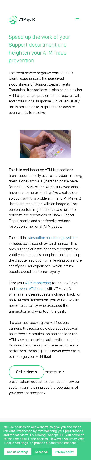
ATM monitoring (38, 283)
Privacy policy (64, 452)
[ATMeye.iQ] (22, 20)
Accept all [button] (41, 452)
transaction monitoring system (52, 237)
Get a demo (26, 372)
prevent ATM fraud (31, 288)
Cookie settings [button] (17, 452)
